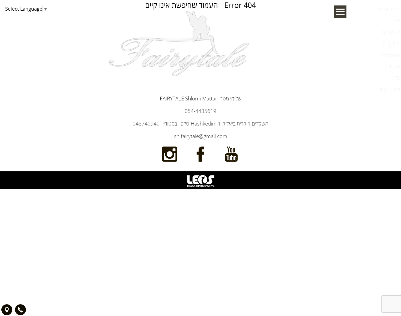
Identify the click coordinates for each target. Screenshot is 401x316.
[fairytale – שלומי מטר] (179, 114)
